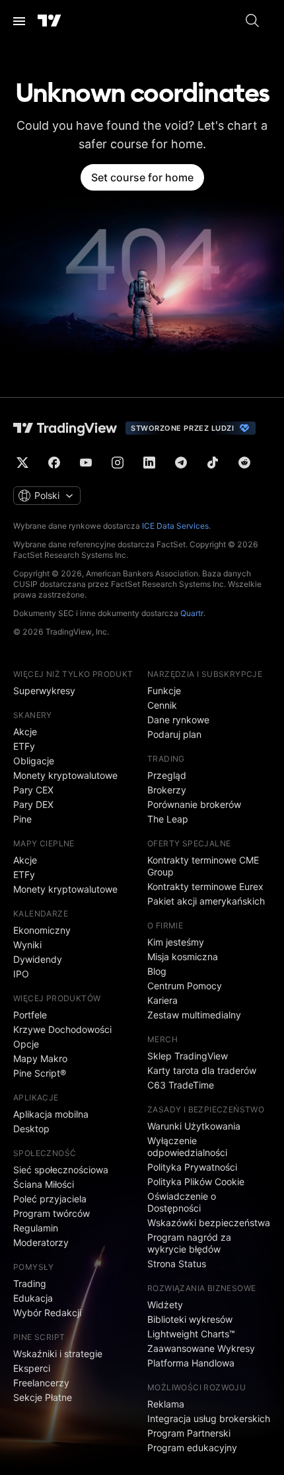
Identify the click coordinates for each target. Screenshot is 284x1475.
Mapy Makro (40, 1058)
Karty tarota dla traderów (201, 1070)
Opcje (26, 1044)
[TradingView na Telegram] (181, 462)
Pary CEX (33, 789)
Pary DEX (33, 804)
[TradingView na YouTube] (86, 462)
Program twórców (51, 1213)
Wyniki (27, 944)
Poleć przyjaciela (50, 1198)
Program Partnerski (189, 1433)
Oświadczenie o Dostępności (181, 1202)
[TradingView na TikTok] (212, 462)
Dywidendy (37, 959)
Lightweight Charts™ (191, 1333)
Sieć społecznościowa (60, 1169)
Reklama (165, 1403)
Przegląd (166, 775)
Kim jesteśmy (175, 942)
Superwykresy (44, 690)
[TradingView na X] (22, 462)
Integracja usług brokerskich (208, 1418)
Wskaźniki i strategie (57, 1353)
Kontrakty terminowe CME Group (203, 865)
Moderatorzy (41, 1242)
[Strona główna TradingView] (49, 21)
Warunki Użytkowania (193, 1126)
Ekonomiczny (42, 930)
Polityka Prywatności (192, 1167)
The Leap (167, 819)
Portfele (30, 1014)
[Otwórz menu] (19, 21)
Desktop (31, 1128)
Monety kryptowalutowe (65, 775)
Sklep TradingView (187, 1055)
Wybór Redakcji (47, 1312)
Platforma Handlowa (190, 1362)
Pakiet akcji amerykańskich (206, 901)
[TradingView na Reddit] (244, 462)
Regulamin (35, 1227)
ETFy (24, 746)
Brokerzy (166, 789)
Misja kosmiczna (182, 956)
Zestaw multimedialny (194, 1014)
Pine (22, 819)
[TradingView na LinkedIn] (149, 462)
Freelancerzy (41, 1382)
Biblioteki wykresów (189, 1319)
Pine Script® (39, 1073)
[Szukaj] (252, 21)
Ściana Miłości (43, 1184)
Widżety (165, 1304)
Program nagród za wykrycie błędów (189, 1243)
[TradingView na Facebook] (54, 462)
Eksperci (31, 1368)
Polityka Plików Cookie (195, 1181)
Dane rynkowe (178, 719)
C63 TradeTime (180, 1085)
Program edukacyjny (192, 1447)
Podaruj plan (174, 734)
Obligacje (33, 760)
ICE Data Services (175, 526)
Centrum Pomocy (184, 985)
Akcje (25, 731)
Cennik (162, 705)
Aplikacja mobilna (51, 1114)
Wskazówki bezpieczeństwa (208, 1222)
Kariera (162, 1000)
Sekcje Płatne (42, 1397)
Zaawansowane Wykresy (201, 1348)
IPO (21, 973)
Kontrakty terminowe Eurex (205, 886)
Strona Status (176, 1263)
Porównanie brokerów (194, 804)
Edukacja (33, 1298)
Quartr (191, 613)
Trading (29, 1283)
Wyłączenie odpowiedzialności (187, 1146)
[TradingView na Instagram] (117, 462)
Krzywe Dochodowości (62, 1029)
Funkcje (164, 690)
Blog (156, 971)
